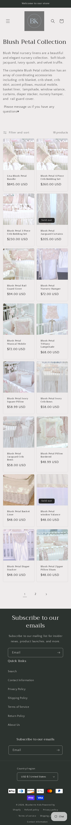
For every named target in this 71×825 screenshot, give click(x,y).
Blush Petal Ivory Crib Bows (51, 400)
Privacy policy (50, 810)
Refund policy (31, 810)
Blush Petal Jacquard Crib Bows (15, 456)
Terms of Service (18, 707)
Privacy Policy (16, 689)
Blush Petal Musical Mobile (16, 342)
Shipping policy (48, 816)
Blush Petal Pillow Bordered (52, 455)
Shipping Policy (18, 698)
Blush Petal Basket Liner (18, 513)
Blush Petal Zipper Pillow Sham (52, 568)
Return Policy (16, 716)
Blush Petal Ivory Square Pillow (17, 400)
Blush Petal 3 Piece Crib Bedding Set (18, 232)
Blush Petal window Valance (50, 513)
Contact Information (21, 680)
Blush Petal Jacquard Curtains (52, 232)
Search (12, 671)
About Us (14, 725)
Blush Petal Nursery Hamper (51, 287)
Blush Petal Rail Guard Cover (17, 287)
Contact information (37, 822)
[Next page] (46, 594)
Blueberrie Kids (33, 805)
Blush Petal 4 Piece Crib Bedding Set (52, 177)
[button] (8, 21)
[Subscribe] (58, 652)
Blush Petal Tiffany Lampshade (48, 344)
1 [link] (24, 594)
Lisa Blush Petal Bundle (17, 177)
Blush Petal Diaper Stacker (18, 568)
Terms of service (27, 816)
